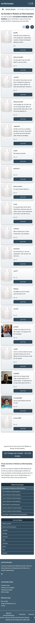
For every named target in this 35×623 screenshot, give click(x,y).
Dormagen (4, 533)
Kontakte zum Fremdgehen (7, 587)
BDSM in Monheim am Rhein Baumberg (11, 504)
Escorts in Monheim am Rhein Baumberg (11, 498)
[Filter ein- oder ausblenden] (32, 27)
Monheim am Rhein (6, 523)
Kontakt (3, 606)
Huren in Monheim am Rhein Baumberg (11, 491)
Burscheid (4, 553)
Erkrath (4, 546)
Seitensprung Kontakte (6, 590)
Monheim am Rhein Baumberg (9, 527)
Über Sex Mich (4, 601)
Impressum (31, 614)
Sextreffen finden (5, 585)
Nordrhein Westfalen (10, 9)
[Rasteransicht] (24, 27)
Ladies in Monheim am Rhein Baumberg (11, 495)
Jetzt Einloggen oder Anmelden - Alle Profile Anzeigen (17, 454)
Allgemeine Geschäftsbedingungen (8, 614)
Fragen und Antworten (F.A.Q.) (8, 603)
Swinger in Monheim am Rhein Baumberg (11, 511)
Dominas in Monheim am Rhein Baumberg (12, 508)
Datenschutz (22, 614)
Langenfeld (4, 530)
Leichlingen (5, 543)
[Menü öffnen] (31, 618)
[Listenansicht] (27, 27)
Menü (30, 3)
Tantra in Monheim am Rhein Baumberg (11, 501)
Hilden (3, 540)
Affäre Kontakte (5, 592)
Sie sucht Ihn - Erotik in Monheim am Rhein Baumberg (14, 514)
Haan (3, 549)
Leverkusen (5, 536)
